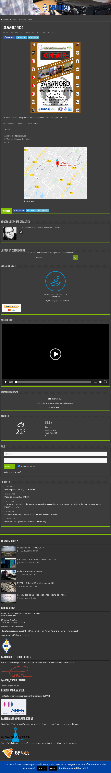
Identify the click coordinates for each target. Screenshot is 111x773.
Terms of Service (67, 631)
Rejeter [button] (53, 768)
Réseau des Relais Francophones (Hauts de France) (42, 595)
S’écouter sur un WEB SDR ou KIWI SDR (36, 559)
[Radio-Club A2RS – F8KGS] (8, 575)
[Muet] (100, 381)
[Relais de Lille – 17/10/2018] (8, 551)
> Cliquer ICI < (55, 297)
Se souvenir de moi (28, 466)
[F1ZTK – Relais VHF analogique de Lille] (8, 587)
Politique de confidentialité (12, 626)
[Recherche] (75, 257)
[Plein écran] (105, 381)
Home (5, 20)
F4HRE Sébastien (12, 32)
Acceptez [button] (42, 768)
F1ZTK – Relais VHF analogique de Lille (36, 583)
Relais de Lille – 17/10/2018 (30, 547)
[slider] (53, 382)
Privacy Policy (50, 631)
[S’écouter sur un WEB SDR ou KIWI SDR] (8, 563)
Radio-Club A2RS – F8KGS (29, 571)
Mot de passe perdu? (12, 472)
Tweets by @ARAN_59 (10, 686)
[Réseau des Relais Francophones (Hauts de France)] (8, 598)
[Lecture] (5, 381)
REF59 (26, 635)
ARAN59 (59, 407)
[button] (55, 354)
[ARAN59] (55, 7)
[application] (55, 354)
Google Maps (29, 201)
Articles (13, 20)
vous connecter (43, 253)
